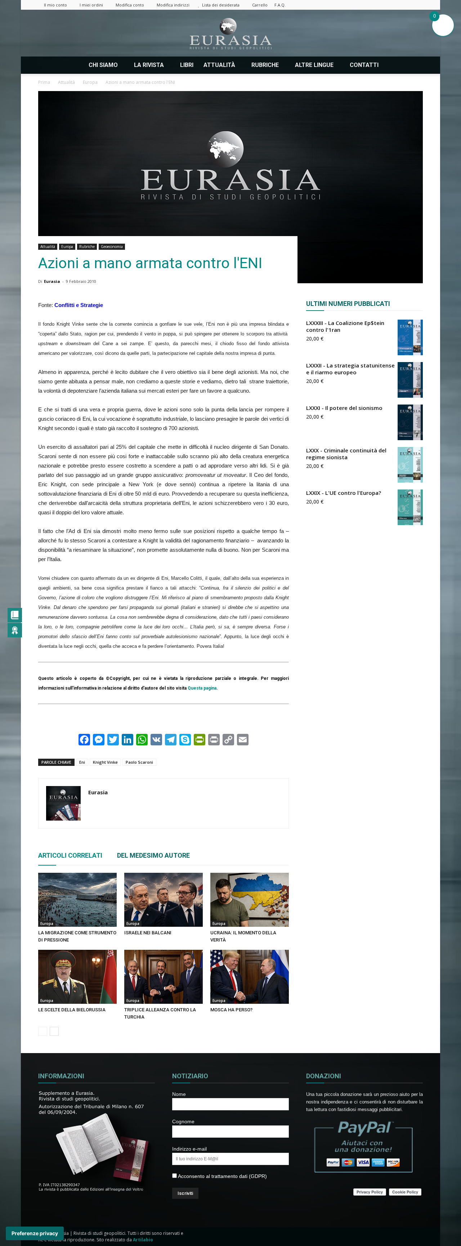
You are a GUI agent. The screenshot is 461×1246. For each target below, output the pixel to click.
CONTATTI (364, 65)
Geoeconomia (112, 246)
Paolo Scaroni (139, 762)
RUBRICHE (265, 65)
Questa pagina (202, 688)
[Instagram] (369, 5)
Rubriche (87, 246)
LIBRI (186, 65)
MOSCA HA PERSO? (231, 1009)
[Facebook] (358, 5)
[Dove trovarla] (393, 65)
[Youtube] (417, 5)
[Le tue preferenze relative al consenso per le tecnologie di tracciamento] (35, 1233)
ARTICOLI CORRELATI (70, 855)
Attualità (47, 246)
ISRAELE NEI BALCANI (147, 932)
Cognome (183, 1121)
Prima (44, 82)
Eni (82, 762)
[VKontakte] (405, 5)
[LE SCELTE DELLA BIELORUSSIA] (77, 977)
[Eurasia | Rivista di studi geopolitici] (230, 33)
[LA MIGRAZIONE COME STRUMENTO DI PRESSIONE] (77, 900)
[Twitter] (393, 5)
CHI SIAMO (103, 65)
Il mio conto (55, 5)
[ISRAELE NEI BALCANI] (163, 900)
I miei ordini (91, 5)
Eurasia (52, 281)
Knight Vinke (105, 762)
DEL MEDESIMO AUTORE (153, 855)
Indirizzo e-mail (189, 1149)
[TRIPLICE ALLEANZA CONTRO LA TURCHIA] (163, 977)
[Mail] (381, 5)
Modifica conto (130, 5)
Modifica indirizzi (173, 5)
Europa (67, 246)
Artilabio (143, 1240)
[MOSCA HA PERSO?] (249, 977)
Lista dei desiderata (221, 5)
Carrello (260, 5)
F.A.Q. (280, 5)
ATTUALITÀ (219, 65)
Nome (179, 1094)
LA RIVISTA (149, 65)
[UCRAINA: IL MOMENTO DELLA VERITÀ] (249, 900)
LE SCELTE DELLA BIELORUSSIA (72, 1009)
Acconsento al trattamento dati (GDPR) (222, 1176)
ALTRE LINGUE (314, 65)
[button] (414, 65)
